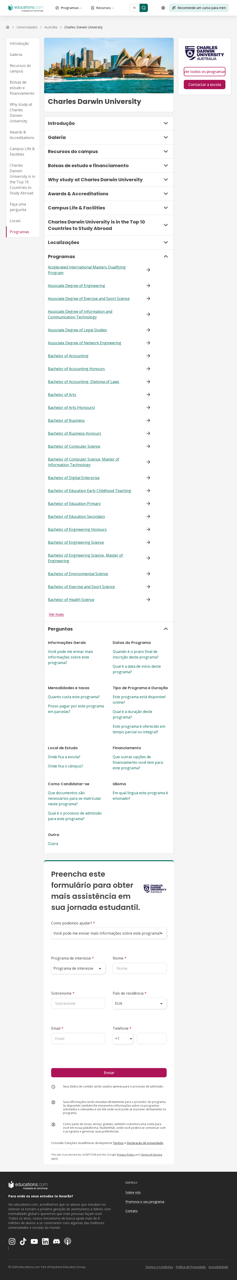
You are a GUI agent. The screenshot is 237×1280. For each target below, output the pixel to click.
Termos (118, 1143)
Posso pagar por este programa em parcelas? (76, 708)
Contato (131, 1211)
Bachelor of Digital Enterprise (74, 477)
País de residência (130, 993)
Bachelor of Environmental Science (78, 573)
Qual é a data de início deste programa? (137, 669)
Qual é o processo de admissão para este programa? (75, 816)
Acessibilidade (218, 1267)
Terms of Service (151, 1154)
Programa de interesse (72, 958)
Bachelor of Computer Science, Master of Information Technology (83, 462)
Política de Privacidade (191, 1267)
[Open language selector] (163, 8)
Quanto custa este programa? (74, 696)
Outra (53, 843)
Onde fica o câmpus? (65, 766)
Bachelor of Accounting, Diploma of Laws (83, 381)
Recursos (103, 8)
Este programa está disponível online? (139, 699)
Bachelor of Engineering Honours (77, 529)
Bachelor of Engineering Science (76, 542)
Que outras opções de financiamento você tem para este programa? (138, 762)
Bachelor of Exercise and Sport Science (81, 586)
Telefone (122, 1028)
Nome (119, 958)
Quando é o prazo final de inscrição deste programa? (136, 654)
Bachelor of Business (66, 420)
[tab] (23, 43)
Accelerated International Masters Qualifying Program (87, 270)
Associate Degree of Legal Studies (77, 329)
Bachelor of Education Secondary (76, 516)
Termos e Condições (159, 1267)
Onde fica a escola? (64, 756)
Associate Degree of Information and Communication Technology (80, 314)
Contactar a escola (204, 84)
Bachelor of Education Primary (74, 503)
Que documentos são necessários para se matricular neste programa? (74, 798)
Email (57, 1028)
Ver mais (56, 614)
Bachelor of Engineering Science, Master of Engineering (85, 558)
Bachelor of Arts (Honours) (71, 407)
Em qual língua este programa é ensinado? (140, 795)
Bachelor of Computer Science (74, 446)
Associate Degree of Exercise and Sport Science (89, 298)
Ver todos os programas (204, 71)
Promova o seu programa (144, 1201)
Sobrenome (63, 993)
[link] (83, 27)
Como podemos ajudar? (73, 923)
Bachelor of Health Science (71, 599)
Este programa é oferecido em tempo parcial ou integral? (139, 729)
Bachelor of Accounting (68, 355)
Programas (70, 8)
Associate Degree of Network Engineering (84, 342)
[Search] (144, 8)
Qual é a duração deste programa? (132, 714)
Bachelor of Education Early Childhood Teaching (89, 490)
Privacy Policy (125, 1154)
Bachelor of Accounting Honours (76, 368)
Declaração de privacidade (145, 1143)
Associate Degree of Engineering (76, 285)
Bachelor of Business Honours (74, 433)
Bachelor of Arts (62, 394)
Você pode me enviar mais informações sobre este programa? (70, 657)
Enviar (109, 1072)
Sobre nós (133, 1192)
